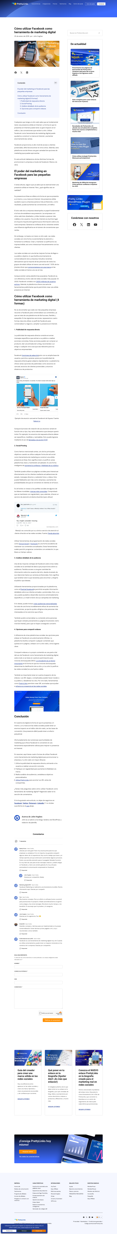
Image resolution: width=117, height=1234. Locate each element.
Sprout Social (24, 544)
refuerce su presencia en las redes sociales (31, 686)
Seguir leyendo (23, 1099)
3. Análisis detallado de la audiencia (33, 106)
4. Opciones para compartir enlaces (33, 109)
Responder (24, 870)
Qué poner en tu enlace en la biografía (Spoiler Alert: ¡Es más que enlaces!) (57, 1076)
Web (15, 979)
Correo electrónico (21, 971)
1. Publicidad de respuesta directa (32, 101)
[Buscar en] (99, 33)
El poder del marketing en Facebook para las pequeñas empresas (34, 90)
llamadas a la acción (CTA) (38, 440)
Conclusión (22, 113)
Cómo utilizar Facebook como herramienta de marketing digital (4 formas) (34, 97)
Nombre (17, 963)
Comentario (18, 987)
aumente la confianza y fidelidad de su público (41, 465)
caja (27, 806)
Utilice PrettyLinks (22, 780)
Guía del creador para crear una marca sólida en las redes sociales (28, 1074)
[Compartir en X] (21, 72)
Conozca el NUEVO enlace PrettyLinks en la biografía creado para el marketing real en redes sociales (88, 1077)
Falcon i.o (36, 421)
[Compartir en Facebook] (15, 72)
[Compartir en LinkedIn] (27, 72)
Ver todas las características (29, 1156)
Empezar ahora (28, 1152)
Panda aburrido (53, 533)
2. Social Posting (26, 104)
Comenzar (101, 4)
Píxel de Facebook (27, 589)
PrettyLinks (23, 683)
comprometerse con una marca (39, 267)
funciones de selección (30, 355)
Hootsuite (34, 544)
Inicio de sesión (91, 4)
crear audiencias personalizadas (45, 604)
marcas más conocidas (38, 491)
